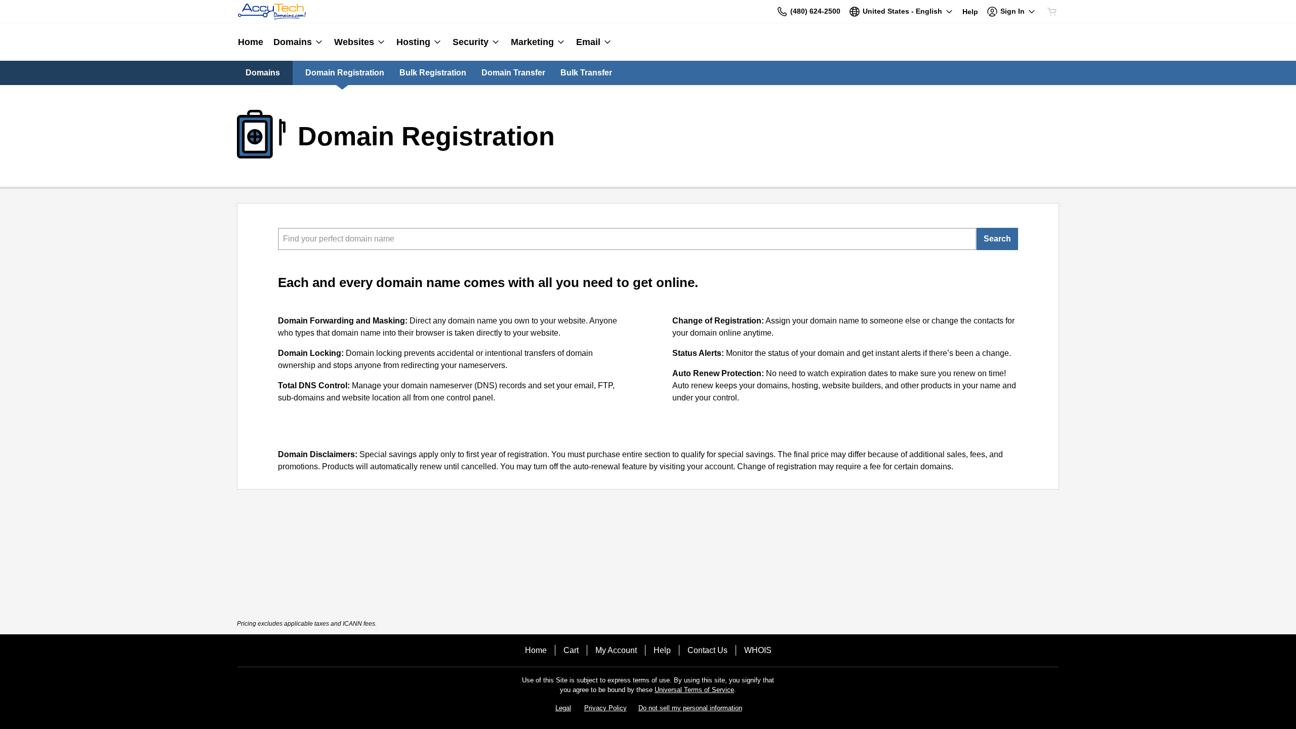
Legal (563, 708)
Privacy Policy (605, 708)
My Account (616, 650)
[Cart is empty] (1052, 11)
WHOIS (758, 650)
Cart (571, 650)
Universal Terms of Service (694, 690)
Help (662, 650)
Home (536, 650)
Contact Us (707, 650)
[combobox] (627, 239)
